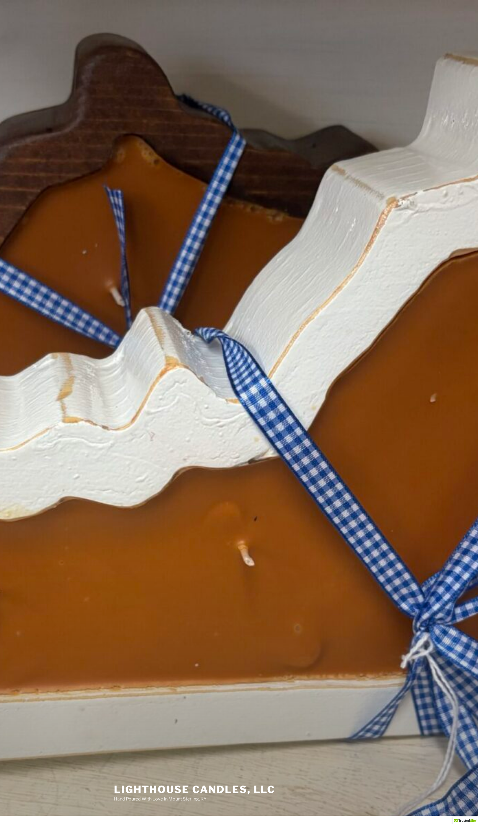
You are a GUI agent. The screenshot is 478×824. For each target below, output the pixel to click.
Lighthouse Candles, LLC (194, 789)
